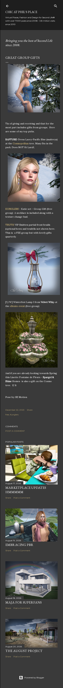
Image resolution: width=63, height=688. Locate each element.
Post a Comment (15, 431)
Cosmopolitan (21, 143)
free (7, 414)
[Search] (56, 5)
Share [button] (29, 410)
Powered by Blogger (34, 677)
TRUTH (9, 224)
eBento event (17, 306)
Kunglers (14, 414)
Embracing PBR (19, 545)
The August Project (24, 651)
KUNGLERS (12, 208)
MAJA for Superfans (23, 602)
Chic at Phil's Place (21, 12)
